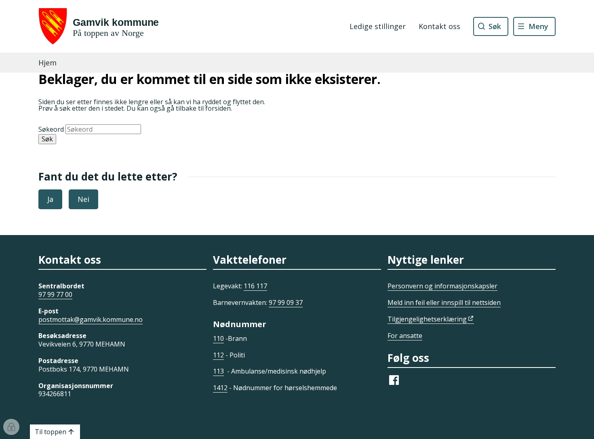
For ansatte (405, 335)
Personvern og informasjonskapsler (442, 285)
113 (218, 371)
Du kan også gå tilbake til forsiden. (179, 108)
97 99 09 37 (286, 302)
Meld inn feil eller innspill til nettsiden (444, 302)
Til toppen (50, 431)
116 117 (255, 285)
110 (218, 338)
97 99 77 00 (55, 294)
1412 (220, 387)
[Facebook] (394, 384)
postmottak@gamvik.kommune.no (90, 319)
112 (218, 355)
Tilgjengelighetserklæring (427, 319)
